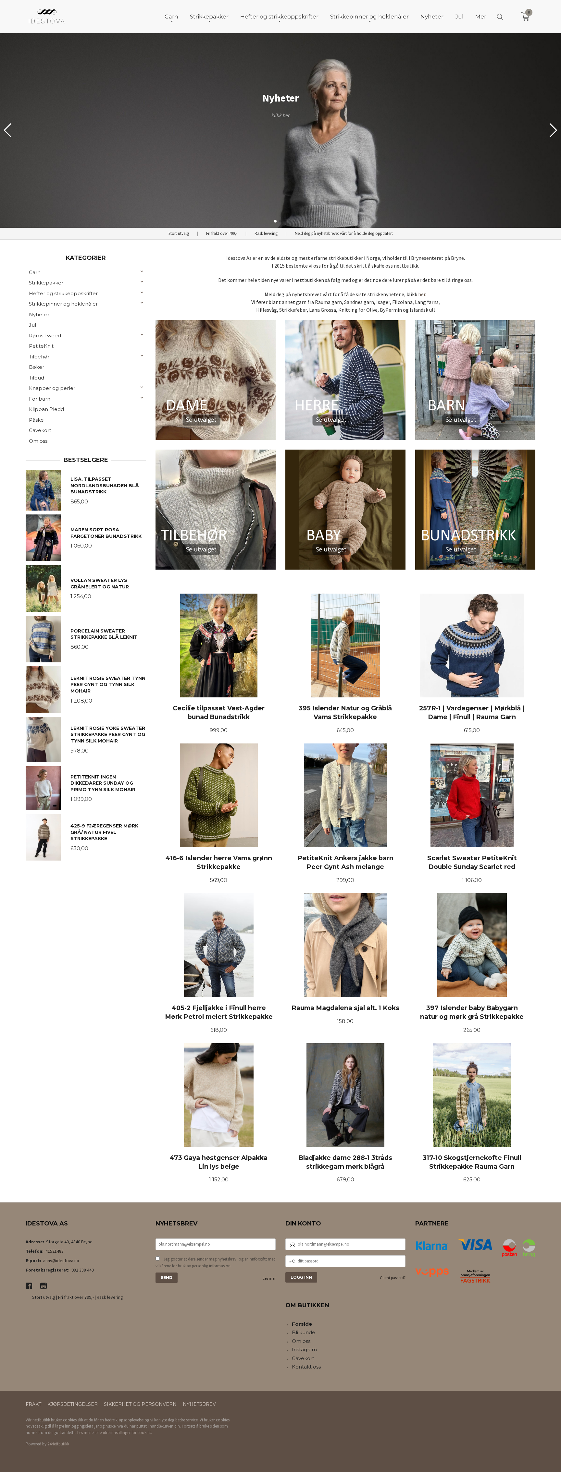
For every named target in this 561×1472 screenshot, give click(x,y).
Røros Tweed (45, 335)
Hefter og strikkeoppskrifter (63, 293)
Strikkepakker (46, 283)
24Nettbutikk (58, 1444)
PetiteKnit (41, 346)
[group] (280, 130)
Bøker (36, 367)
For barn (39, 399)
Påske (36, 420)
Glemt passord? (392, 1277)
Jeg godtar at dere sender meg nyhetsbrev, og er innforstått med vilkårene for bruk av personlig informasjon (216, 1262)
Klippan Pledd (46, 409)
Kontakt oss (306, 1367)
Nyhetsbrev (199, 1404)
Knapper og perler (52, 388)
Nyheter (39, 314)
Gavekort (40, 430)
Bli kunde (303, 1332)
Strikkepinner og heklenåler (63, 304)
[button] (553, 130)
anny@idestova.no (61, 1260)
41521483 (54, 1251)
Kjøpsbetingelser (72, 1404)
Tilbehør (39, 357)
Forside (302, 1324)
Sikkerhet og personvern (140, 1404)
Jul (32, 325)
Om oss (38, 441)
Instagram (304, 1349)
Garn (35, 272)
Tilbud (36, 378)
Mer (480, 16)
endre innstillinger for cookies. (126, 1432)
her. (422, 294)
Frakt (33, 1404)
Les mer (269, 1278)
